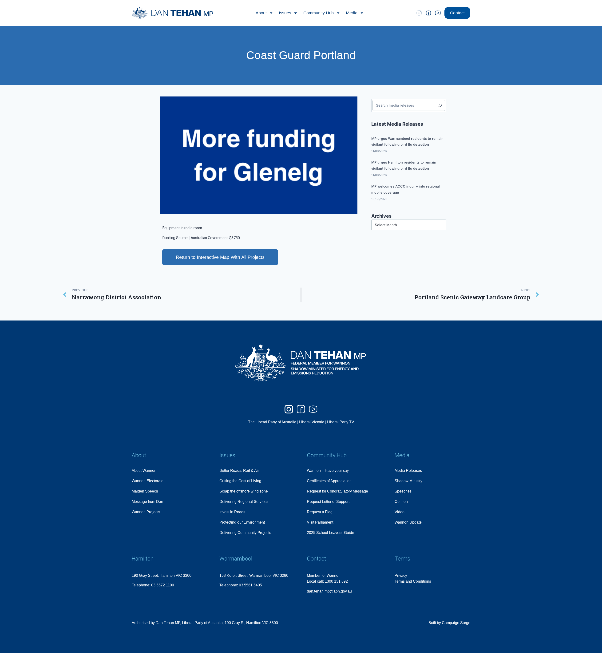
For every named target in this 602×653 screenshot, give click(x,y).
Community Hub (318, 13)
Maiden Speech (145, 491)
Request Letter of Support (328, 502)
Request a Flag (320, 512)
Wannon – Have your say (328, 471)
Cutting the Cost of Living (240, 481)
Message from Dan (147, 502)
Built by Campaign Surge (449, 623)
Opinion (401, 502)
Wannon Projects (146, 512)
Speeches (403, 491)
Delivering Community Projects (245, 533)
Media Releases (408, 471)
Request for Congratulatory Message (337, 491)
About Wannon (144, 471)
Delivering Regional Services (243, 502)
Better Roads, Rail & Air (239, 471)
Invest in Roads (232, 512)
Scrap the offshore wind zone (243, 491)
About (261, 13)
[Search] (440, 105)
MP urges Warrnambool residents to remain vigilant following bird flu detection (407, 141)
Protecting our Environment (242, 522)
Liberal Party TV (340, 422)
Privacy (401, 575)
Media (351, 13)
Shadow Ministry (408, 481)
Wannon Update (408, 522)
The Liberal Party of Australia (272, 422)
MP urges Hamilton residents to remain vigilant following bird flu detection (403, 165)
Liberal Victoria (311, 422)
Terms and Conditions (413, 581)
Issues (285, 13)
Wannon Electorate (147, 481)
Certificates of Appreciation (329, 481)
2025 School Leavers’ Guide (330, 533)
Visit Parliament (320, 522)
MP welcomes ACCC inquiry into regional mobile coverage (405, 189)
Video (399, 512)
